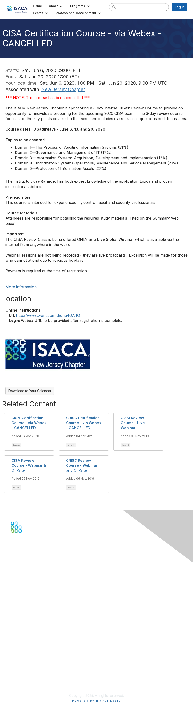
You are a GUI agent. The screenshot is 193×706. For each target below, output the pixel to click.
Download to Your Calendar (29, 391)
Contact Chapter (23, 583)
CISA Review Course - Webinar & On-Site (29, 465)
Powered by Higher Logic (96, 700)
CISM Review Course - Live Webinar (133, 423)
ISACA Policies (22, 668)
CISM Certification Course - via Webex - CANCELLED (29, 423)
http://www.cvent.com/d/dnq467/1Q (48, 315)
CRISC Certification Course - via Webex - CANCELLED (83, 423)
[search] (114, 7)
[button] (56, 5)
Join (14, 617)
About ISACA (20, 659)
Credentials (19, 627)
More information (21, 287)
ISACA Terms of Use (26, 672)
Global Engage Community (31, 556)
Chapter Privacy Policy (28, 684)
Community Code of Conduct (33, 663)
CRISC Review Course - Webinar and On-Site (81, 465)
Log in (179, 7)
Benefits (17, 622)
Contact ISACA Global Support (34, 590)
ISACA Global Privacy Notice (32, 677)
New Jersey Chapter (63, 89)
